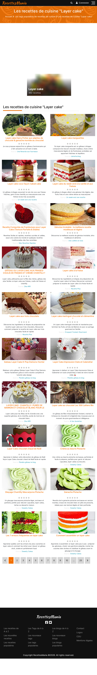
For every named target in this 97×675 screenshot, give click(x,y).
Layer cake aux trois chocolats (24, 316)
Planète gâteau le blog (27, 378)
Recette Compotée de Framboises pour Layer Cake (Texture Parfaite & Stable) (24, 228)
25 (80, 560)
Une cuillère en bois (75, 241)
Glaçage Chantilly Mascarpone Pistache (24, 492)
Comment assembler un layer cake (72, 535)
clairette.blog (76, 156)
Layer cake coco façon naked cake (24, 183)
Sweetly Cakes (75, 465)
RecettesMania (14, 3)
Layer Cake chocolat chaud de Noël (24, 448)
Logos (79, 632)
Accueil (9, 16)
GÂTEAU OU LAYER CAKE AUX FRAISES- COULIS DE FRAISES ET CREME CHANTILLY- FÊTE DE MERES (24, 273)
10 (67, 560)
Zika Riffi (27, 286)
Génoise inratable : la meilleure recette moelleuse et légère (72, 228)
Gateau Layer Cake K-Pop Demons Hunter (24, 362)
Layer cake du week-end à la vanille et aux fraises (73, 184)
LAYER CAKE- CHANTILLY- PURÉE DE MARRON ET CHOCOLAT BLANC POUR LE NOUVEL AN (24, 407)
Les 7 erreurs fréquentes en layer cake (24, 535)
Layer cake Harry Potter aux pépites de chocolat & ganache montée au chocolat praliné (24, 140)
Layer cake (36, 89)
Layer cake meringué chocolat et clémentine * (73, 317)
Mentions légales (85, 640)
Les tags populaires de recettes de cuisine (35, 16)
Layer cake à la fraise (73, 270)
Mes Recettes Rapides (27, 243)
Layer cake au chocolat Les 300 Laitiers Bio (73, 405)
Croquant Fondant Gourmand (76, 332)
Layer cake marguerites (73, 138)
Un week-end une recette (27, 200)
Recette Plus (76, 289)
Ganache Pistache (72, 492)
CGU (79, 636)
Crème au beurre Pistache (72, 448)
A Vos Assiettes (76, 421)
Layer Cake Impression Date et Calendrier (73, 362)
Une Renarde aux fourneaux (27, 151)
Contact (80, 628)
